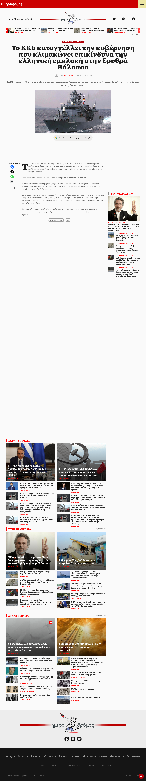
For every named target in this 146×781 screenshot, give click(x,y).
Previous (6, 31)
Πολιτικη (80, 42)
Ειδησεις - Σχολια (69, 42)
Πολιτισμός (90, 756)
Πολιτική (37, 756)
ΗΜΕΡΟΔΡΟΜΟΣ (68, 75)
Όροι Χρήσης (55, 765)
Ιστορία (104, 756)
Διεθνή (63, 756)
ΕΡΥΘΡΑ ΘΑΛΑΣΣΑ (56, 220)
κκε (67, 220)
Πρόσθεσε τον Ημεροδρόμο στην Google (74, 138)
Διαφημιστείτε (107, 765)
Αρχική (11, 756)
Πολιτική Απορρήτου (73, 765)
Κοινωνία (76, 756)
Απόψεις (24, 756)
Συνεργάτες (134, 756)
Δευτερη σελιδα (18, 615)
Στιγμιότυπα (118, 756)
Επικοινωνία (91, 765)
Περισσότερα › (135, 35)
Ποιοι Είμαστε (39, 765)
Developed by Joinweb (132, 776)
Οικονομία (51, 756)
